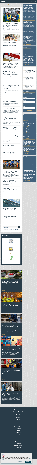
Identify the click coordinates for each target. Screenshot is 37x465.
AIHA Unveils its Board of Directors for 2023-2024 (9, 153)
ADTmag (18, 419)
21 (9, 229)
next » (16, 229)
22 (11, 229)
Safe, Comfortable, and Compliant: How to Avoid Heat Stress (11, 189)
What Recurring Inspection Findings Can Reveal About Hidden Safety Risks (11, 372)
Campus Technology (18, 424)
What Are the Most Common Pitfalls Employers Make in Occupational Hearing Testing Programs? (28, 160)
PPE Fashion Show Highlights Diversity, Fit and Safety (10, 171)
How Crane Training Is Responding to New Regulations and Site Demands (11, 349)
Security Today (18, 439)
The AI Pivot (18, 447)
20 (7, 229)
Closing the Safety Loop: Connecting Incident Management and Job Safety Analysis (29, 130)
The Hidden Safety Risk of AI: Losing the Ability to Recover (28, 22)
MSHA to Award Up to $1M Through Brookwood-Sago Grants (10, 128)
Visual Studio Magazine (18, 452)
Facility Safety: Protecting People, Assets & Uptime (29, 118)
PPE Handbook (26, 49)
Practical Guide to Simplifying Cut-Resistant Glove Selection (29, 178)
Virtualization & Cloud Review (18, 451)
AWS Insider (18, 421)
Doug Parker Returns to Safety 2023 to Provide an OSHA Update (10, 118)
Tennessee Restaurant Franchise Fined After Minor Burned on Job (30, 71)
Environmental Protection (18, 426)
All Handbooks (26, 64)
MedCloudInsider (18, 432)
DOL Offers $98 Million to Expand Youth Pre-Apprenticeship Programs (9, 44)
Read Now (3, 290)
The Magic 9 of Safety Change (11, 136)
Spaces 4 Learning (18, 441)
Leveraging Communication (10, 101)
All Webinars (25, 153)
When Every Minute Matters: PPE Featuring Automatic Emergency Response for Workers (29, 124)
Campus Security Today (18, 423)
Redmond (18, 436)
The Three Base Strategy (9, 108)
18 (18, 227)
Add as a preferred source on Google (25, 1)
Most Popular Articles (28, 68)
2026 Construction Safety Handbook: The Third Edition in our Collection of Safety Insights (28, 59)
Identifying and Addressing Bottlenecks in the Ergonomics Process (28, 165)
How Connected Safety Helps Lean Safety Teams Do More (28, 15)
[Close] (31, 454)
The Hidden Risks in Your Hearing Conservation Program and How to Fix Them (29, 149)
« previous (5, 227)
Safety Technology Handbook (28, 56)
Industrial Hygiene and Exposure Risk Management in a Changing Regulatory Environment (10, 394)
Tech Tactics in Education (18, 445)
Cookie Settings (20, 461)
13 (9, 227)
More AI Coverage (26, 44)
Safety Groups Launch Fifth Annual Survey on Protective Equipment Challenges (30, 74)
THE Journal (18, 449)
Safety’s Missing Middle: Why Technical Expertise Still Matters (10, 304)
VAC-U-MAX (11, 244)
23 (13, 229)
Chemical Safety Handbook (28, 52)
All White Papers (26, 180)
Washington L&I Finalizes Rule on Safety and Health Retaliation (10, 25)
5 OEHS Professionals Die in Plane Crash (10, 217)
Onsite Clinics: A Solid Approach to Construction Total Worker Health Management (11, 73)
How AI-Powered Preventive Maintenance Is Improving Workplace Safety (28, 37)
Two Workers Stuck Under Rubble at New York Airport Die (11, 209)
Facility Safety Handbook (27, 54)
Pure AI (18, 434)
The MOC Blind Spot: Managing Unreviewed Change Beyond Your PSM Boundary (29, 171)
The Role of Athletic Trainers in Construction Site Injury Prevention (11, 87)
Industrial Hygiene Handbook (28, 62)
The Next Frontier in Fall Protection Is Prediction (29, 30)
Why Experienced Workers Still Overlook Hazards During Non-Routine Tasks (10, 282)
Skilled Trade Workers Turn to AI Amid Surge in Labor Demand (28, 8)
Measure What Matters (27, 168)
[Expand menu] (35, 1)
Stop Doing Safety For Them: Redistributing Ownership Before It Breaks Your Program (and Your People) (29, 143)
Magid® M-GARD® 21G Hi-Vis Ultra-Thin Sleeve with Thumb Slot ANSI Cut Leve (11, 262)
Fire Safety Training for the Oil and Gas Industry (29, 175)
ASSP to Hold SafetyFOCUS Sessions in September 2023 (10, 180)
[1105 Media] (18, 414)
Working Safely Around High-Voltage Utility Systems (28, 136)
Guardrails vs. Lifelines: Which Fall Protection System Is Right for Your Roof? (11, 253)
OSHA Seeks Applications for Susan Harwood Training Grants (11, 146)
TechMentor (19, 443)
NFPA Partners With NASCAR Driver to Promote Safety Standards (29, 86)
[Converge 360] (18, 411)
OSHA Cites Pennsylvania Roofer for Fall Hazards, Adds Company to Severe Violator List (11, 63)
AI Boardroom (18, 417)
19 (5, 229)
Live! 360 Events (18, 428)
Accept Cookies (28, 461)
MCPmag (18, 430)
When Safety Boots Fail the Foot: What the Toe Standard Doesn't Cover (10, 326)
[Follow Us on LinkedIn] (32, 1)
